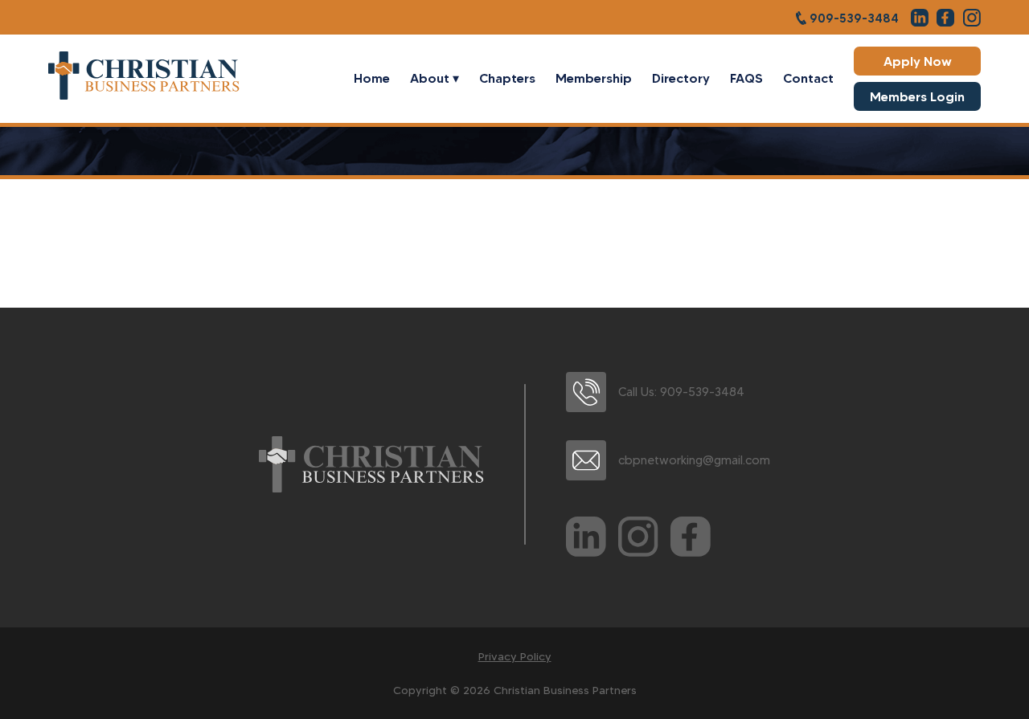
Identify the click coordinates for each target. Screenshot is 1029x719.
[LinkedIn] (586, 540)
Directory (681, 78)
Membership (593, 78)
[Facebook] (690, 540)
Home (372, 78)
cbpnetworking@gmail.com (694, 460)
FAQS (746, 78)
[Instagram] (638, 540)
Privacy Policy (514, 656)
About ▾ (434, 78)
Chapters (507, 78)
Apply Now (917, 61)
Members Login (917, 96)
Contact (808, 78)
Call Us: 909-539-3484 (681, 392)
